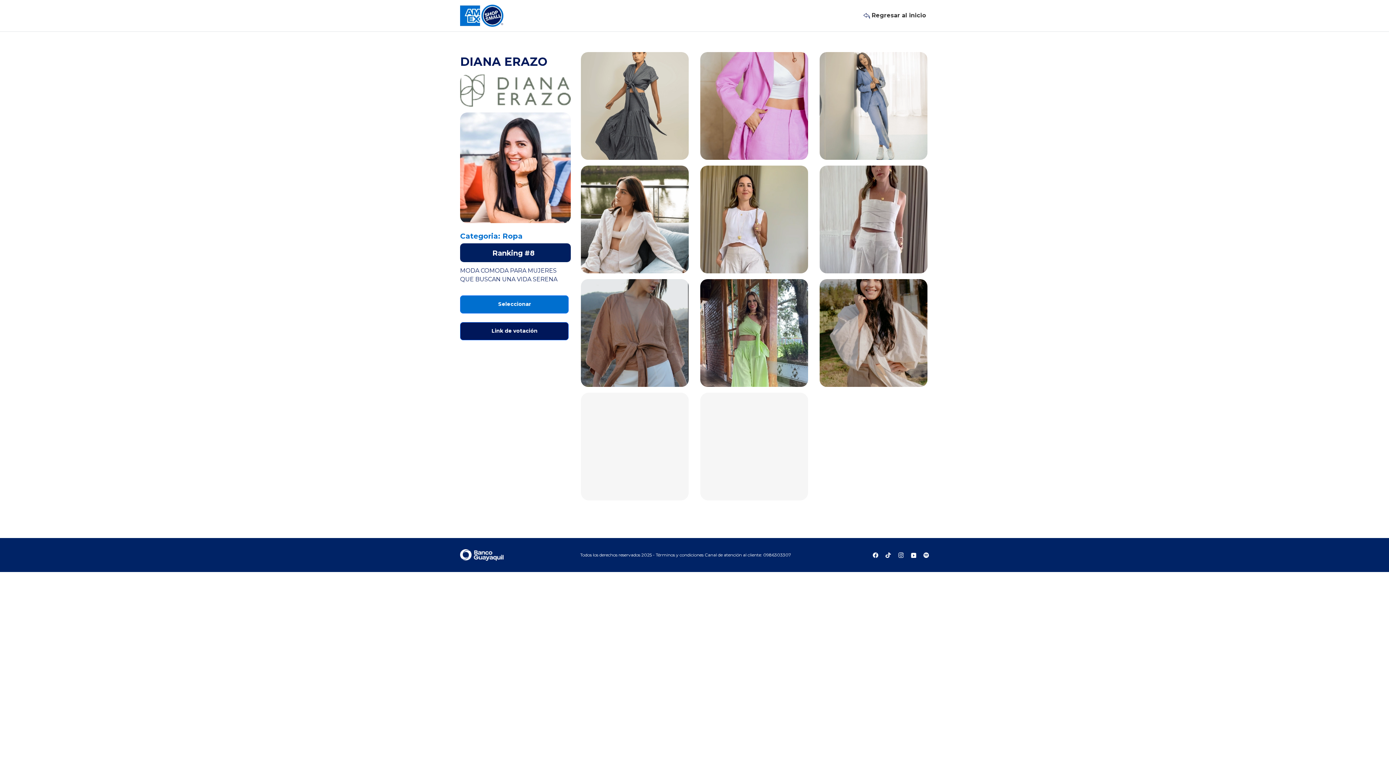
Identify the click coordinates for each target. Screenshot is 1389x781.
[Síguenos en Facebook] (876, 555)
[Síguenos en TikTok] (889, 555)
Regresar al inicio (898, 15)
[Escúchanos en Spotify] (926, 555)
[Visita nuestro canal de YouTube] (914, 555)
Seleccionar (514, 304)
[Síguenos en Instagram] (901, 555)
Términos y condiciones (680, 555)
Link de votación (515, 331)
